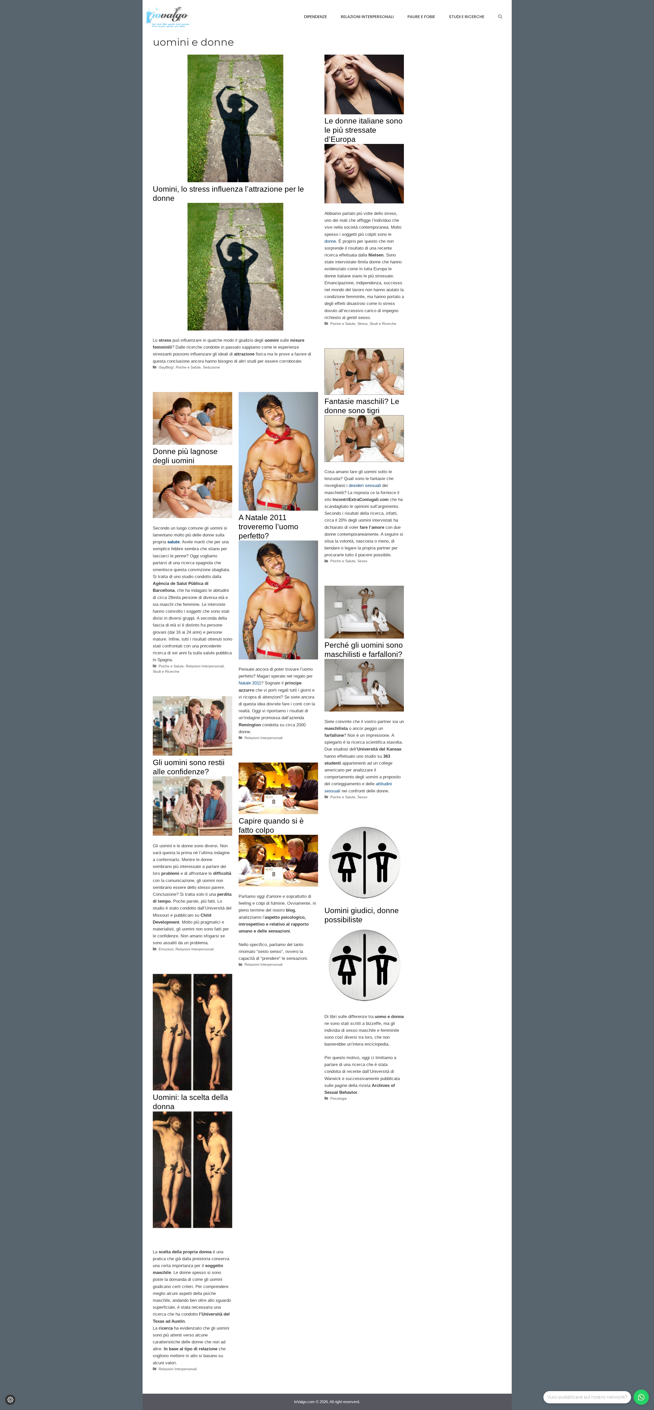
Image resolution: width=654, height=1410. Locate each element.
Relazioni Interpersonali (367, 17)
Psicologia (338, 1098)
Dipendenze (315, 17)
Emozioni (166, 949)
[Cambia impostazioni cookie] (10, 1400)
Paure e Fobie (421, 17)
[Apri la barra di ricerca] (500, 16)
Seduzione (211, 367)
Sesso (362, 561)
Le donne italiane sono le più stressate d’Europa (363, 130)
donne (330, 241)
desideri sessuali (365, 485)
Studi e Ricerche (466, 17)
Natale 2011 (250, 683)
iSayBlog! (166, 367)
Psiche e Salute (188, 367)
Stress (362, 324)
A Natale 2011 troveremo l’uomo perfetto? (268, 526)
